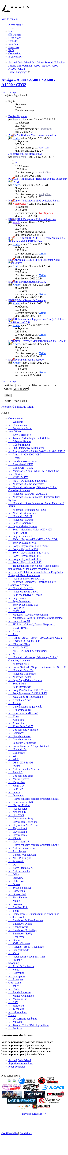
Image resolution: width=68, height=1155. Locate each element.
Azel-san (44, 147)
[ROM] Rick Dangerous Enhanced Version (32, 219)
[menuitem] (14, 37)
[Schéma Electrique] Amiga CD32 (27, 281)
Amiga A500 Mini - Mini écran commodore (32, 135)
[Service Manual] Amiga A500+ (26, 359)
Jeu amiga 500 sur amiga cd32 (25, 153)
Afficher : (10, 385)
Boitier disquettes (17, 116)
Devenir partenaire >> (34, 1113)
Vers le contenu (9, 18)
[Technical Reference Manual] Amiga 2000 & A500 (37, 340)
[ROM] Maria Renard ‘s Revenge (27, 300)
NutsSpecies (19, 203)
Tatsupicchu (19, 119)
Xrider (16, 138)
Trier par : (37, 385)
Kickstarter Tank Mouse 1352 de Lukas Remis (34, 200)
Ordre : (8, 388)
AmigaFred (45, 172)
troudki (16, 222)
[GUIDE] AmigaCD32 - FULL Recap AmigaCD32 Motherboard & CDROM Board (37, 239)
